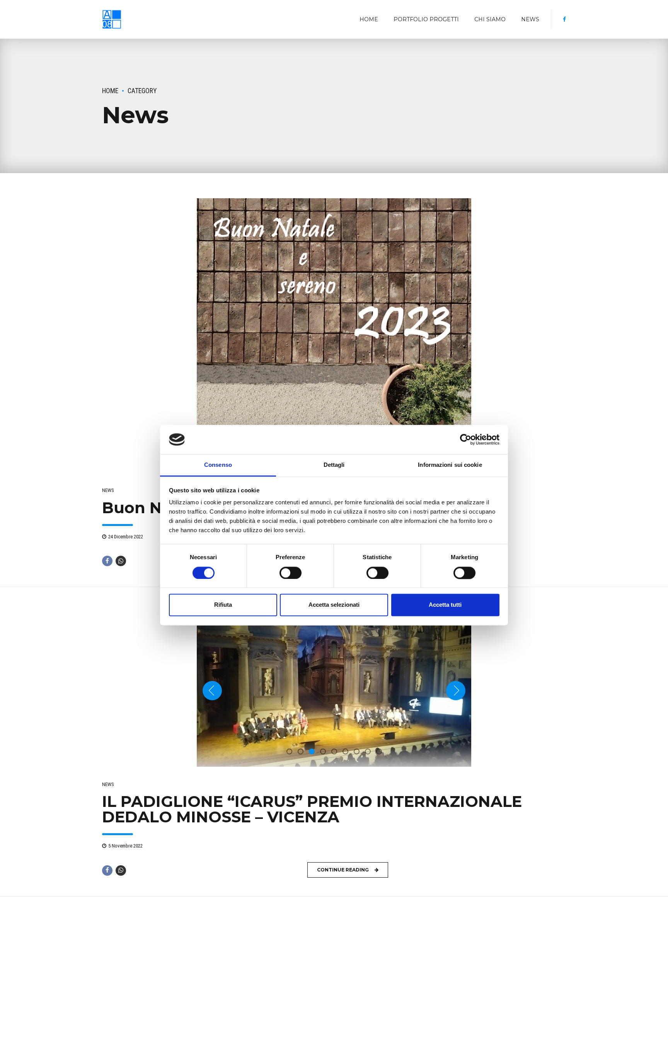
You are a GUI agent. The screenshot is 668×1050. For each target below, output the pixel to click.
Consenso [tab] (218, 465)
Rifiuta (223, 605)
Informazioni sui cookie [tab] (450, 465)
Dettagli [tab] (334, 465)
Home (369, 19)
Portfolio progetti (426, 19)
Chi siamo (490, 19)
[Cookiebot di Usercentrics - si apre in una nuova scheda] (465, 439)
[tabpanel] (334, 335)
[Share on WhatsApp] (121, 561)
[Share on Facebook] (107, 561)
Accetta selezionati (334, 605)
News (530, 19)
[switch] (290, 573)
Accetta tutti (445, 605)
